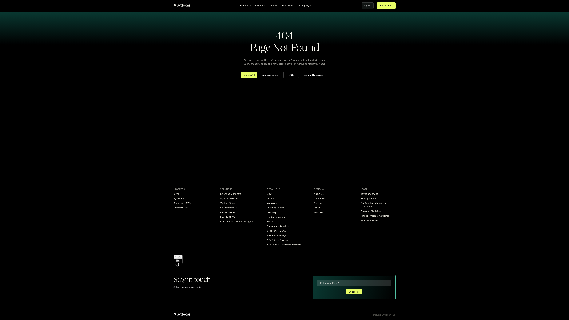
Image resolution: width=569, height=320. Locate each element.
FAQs (270, 221)
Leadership (319, 198)
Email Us (318, 212)
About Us (318, 193)
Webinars (272, 202)
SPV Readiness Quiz (277, 235)
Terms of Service (369, 193)
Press (317, 207)
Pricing (274, 5)
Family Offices (227, 212)
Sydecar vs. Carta (276, 230)
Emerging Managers (230, 193)
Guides (270, 198)
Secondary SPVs (182, 202)
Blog (269, 193)
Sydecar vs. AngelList (278, 226)
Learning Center (275, 207)
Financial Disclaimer (371, 211)
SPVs (176, 193)
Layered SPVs (180, 207)
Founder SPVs (227, 216)
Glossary (271, 212)
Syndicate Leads (228, 198)
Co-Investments (228, 207)
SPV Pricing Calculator (279, 240)
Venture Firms (227, 202)
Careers (318, 202)
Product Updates (276, 216)
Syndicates (179, 198)
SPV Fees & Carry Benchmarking (284, 244)
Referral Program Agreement (375, 215)
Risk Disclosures (369, 220)
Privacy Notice (368, 198)
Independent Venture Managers (236, 221)
